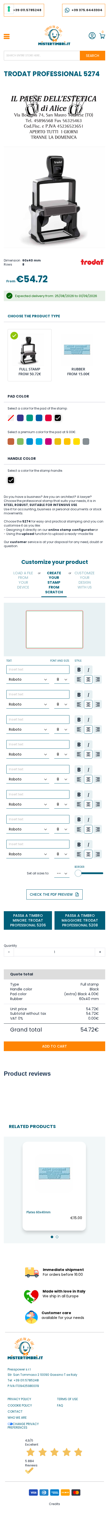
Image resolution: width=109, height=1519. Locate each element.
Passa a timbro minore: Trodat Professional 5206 (28, 920)
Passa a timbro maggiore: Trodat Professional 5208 (80, 920)
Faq (60, 1405)
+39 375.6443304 (86, 10)
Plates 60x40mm (38, 1212)
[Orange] (57, 441)
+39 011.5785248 (27, 10)
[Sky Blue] (29, 441)
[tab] (23, 580)
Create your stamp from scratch (54, 582)
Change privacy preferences (23, 1426)
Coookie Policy (20, 1405)
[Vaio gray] (85, 441)
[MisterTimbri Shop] (54, 35)
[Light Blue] (39, 441)
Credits (54, 1504)
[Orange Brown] (10, 441)
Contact (15, 1411)
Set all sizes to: (38, 873)
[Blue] (39, 417)
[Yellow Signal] (67, 441)
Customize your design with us (85, 580)
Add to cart (54, 1046)
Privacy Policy (19, 1399)
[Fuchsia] (48, 441)
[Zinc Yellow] (76, 441)
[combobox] (54, 55)
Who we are (17, 1417)
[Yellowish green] (20, 441)
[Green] (29, 417)
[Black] (57, 417)
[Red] (48, 417)
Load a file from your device (23, 580)
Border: (80, 867)
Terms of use (67, 1399)
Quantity (10, 945)
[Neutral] (10, 417)
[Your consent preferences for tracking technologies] (9, 9)
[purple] (20, 417)
